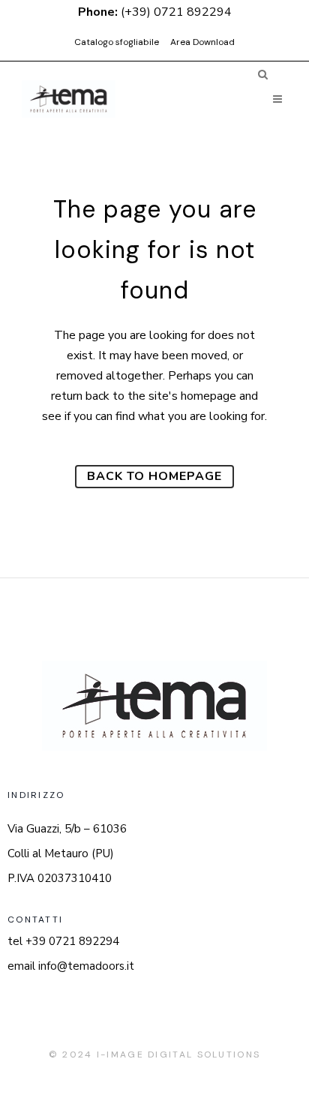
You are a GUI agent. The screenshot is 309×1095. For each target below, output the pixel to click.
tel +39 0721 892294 (63, 941)
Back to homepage (154, 476)
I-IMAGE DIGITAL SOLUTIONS (179, 1054)
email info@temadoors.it (71, 966)
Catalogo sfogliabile (116, 42)
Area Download (202, 42)
